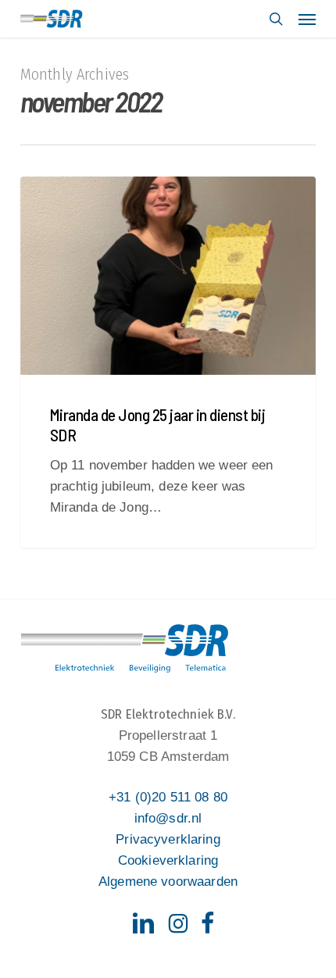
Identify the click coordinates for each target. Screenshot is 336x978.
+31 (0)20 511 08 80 (168, 797)
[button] (307, 19)
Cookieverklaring (168, 860)
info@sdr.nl (168, 818)
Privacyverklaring (168, 839)
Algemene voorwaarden (168, 881)
